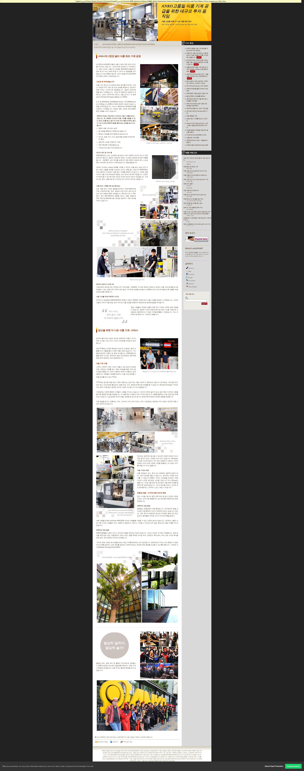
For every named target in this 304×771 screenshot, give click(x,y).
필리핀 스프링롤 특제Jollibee (164, 754)
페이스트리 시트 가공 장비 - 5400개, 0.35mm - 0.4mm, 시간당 (174, 752)
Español (114, 1)
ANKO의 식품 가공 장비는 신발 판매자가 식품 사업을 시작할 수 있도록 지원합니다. (126, 737)
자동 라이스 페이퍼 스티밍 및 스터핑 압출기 (196, 213)
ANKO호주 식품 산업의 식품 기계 (197, 93)
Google (190, 277)
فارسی (120, 1)
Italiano (144, 1)
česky (89, 1)
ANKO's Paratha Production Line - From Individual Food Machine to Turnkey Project (129, 44)
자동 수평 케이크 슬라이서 (191, 190)
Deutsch (100, 1)
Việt (219, 1)
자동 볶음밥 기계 (191, 116)
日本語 (149, 1)
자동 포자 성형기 (188, 183)
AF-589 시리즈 (191, 162)
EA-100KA (190, 209)
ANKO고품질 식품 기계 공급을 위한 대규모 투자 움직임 (118, 750)
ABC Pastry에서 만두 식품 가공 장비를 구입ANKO (119, 756)
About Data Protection (274, 766)
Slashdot (190, 283)
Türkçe (206, 1)
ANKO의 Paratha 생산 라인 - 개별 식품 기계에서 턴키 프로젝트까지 (135, 752)
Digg (189, 271)
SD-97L (189, 185)
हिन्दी (131, 1)
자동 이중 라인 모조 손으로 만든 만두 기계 (195, 179)
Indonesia (137, 1)
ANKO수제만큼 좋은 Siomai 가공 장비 (125, 754)
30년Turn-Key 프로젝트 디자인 (181, 758)
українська (213, 1)
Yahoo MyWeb (192, 287)
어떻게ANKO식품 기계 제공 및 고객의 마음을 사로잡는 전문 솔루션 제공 (197, 69)
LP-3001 (189, 196)
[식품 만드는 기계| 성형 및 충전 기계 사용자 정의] (196, 241)
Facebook (191, 274)
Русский (190, 1)
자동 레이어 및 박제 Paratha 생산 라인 (194, 194)
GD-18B (189, 168)
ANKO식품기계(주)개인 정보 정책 (197, 145)
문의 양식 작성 (128, 741)
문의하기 (115, 741)
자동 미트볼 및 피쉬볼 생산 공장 (192, 203)
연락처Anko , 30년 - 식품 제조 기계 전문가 (142, 760)
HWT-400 (190, 177)
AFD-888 (189, 181)
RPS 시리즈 (190, 215)
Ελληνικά (107, 1)
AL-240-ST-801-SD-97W (194, 201)
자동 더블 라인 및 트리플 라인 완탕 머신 (195, 175)
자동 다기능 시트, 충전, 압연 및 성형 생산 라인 (197, 211)
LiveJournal (191, 280)
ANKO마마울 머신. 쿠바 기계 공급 (197, 108)
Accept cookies (293, 766)
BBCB (189, 164)
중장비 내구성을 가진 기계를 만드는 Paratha (167, 756)
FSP (188, 221)
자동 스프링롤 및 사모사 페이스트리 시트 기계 (196, 224)
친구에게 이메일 (103, 741)
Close (224, 1)
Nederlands (162, 1)
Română (184, 1)
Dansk (94, 1)
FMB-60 (189, 205)
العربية (84, 1)
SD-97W (189, 188)
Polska (169, 1)
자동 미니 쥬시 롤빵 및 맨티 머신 (193, 207)
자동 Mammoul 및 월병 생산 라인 (193, 199)
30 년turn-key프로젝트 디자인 (196, 135)
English (78, 1)
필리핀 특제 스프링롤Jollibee (195, 96)
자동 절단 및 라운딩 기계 (190, 166)
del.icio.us (191, 268)
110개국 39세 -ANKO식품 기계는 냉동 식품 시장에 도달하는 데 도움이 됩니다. (197, 62)
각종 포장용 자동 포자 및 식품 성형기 (160, 758)
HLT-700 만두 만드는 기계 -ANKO (197, 86)
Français (126, 1)
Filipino (200, 1)
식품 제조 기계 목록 (192, 137)
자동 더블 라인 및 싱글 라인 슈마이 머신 (195, 171)
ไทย (196, 1)
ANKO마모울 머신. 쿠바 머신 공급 (144, 756)
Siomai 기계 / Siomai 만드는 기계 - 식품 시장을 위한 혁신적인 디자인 (197, 125)
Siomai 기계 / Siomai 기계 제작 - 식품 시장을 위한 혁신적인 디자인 (130, 758)
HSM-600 (190, 173)
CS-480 (189, 192)
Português (176, 1)
